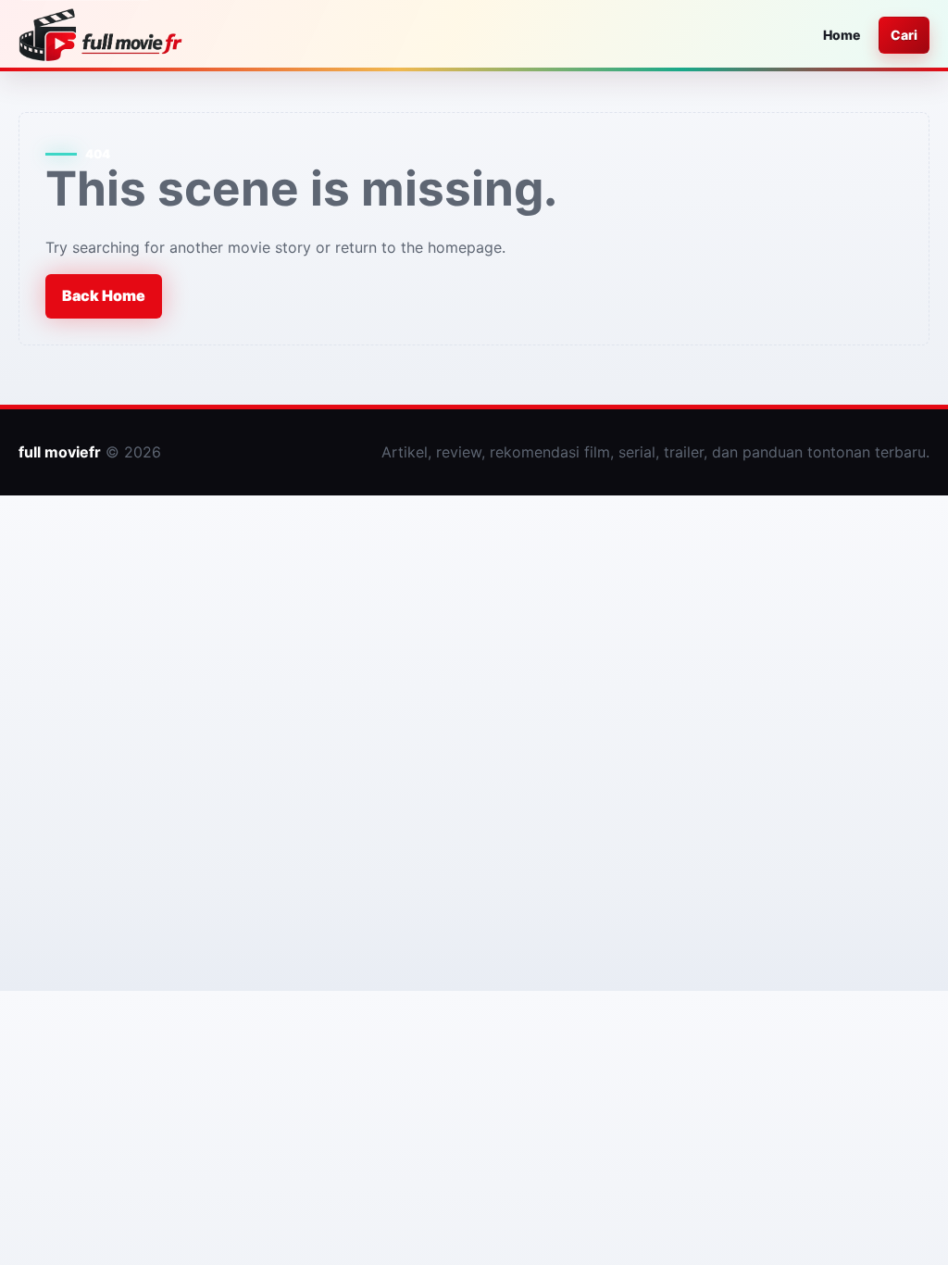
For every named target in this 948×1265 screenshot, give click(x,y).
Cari (904, 35)
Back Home (103, 295)
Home (841, 35)
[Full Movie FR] (100, 35)
